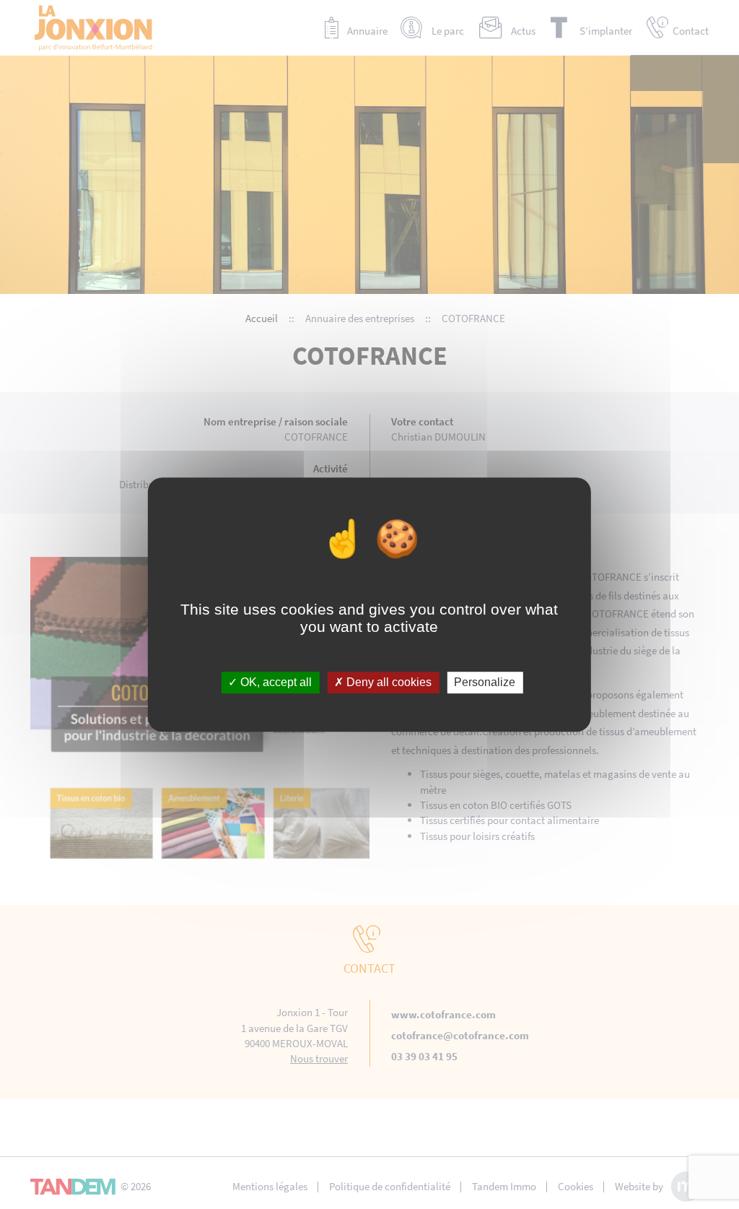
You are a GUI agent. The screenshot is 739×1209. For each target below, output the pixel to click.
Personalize (484, 683)
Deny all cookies (388, 683)
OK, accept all (274, 683)
